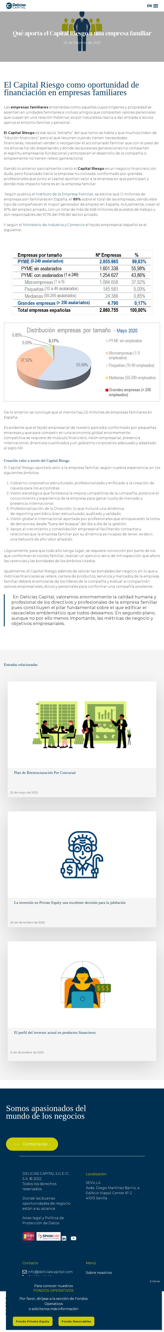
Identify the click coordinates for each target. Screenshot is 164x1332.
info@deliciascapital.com (50, 1272)
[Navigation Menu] (155, 6)
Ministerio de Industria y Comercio (54, 225)
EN (149, 6)
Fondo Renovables (76, 1321)
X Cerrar (155, 1281)
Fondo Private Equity (32, 1321)
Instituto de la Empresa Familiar (64, 194)
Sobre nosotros (99, 1273)
